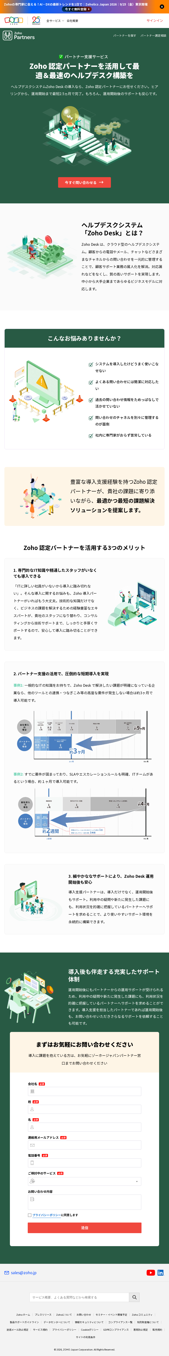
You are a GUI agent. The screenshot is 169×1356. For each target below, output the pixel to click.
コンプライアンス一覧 (120, 1322)
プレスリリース (43, 1314)
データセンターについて (57, 1322)
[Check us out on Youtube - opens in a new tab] (151, 1273)
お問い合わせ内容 (40, 1191)
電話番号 (37, 1155)
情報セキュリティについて (89, 1322)
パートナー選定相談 (153, 35)
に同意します (55, 1215)
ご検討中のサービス (45, 1173)
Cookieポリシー (90, 1329)
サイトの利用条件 (85, 1337)
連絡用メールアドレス (47, 1137)
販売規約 (157, 1329)
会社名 (36, 1084)
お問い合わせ (84, 1314)
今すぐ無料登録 (75, 9)
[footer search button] (134, 1297)
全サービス (53, 21)
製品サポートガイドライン (24, 1322)
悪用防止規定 (140, 1329)
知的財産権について (148, 1322)
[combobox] (84, 1181)
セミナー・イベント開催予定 (111, 1314)
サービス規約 (40, 1329)
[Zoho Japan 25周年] (36, 21)
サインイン (155, 20)
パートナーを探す (124, 35)
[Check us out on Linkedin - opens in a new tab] (161, 1273)
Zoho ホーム (23, 1314)
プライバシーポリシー (46, 1215)
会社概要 (72, 21)
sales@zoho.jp (24, 1272)
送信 (84, 1228)
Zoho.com (13, 20)
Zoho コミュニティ (142, 1314)
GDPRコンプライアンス (116, 1329)
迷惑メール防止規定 (17, 1329)
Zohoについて (64, 1314)
